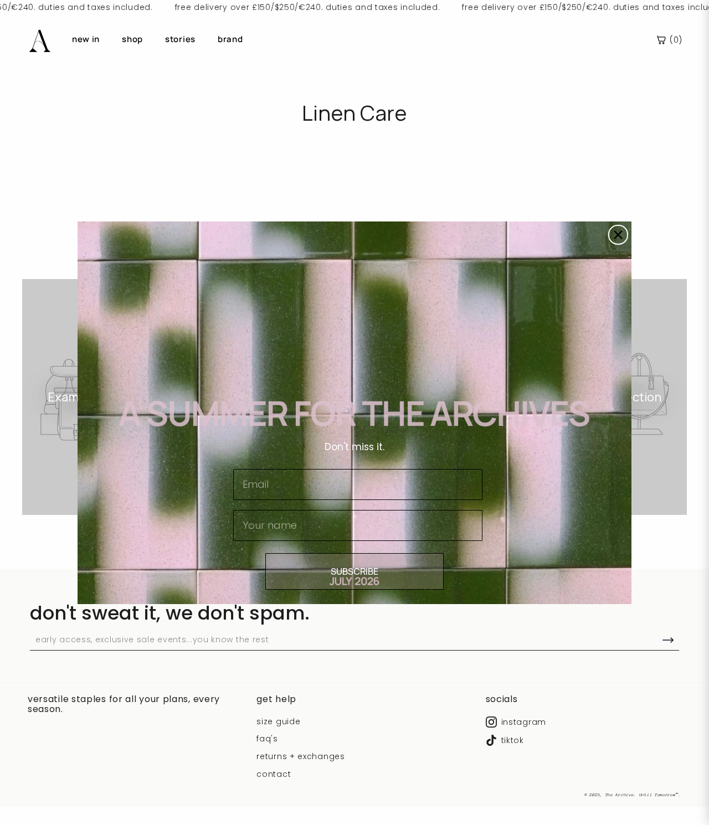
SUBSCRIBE (354, 571)
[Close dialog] (618, 235)
